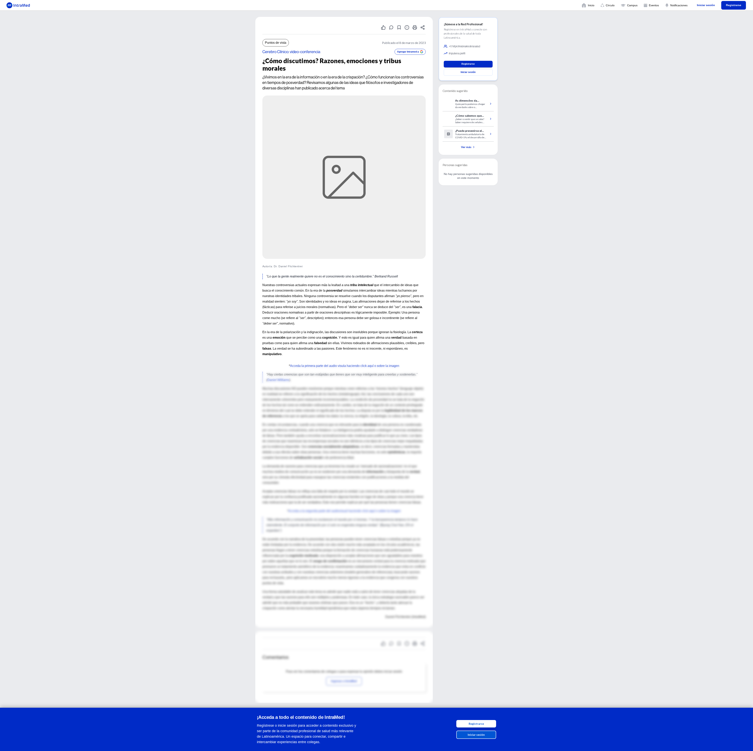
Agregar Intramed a (408, 51)
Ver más (466, 147)
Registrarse (476, 723)
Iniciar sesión (476, 734)
